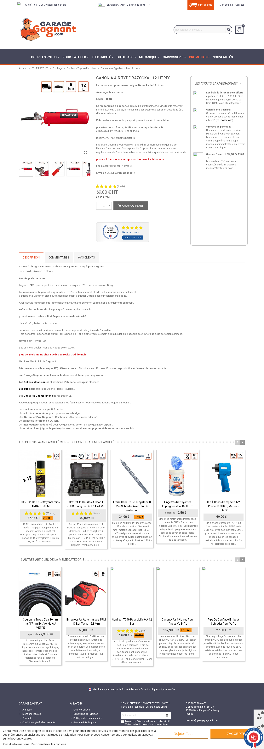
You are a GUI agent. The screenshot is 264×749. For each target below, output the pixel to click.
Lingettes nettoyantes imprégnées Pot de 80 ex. (177, 504)
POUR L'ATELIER (74, 57)
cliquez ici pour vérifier (163, 689)
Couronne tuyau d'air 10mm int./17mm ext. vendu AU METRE (40, 623)
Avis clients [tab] (86, 257)
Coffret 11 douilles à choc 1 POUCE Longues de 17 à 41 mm (86, 504)
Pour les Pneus (44, 57)
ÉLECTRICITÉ (101, 57)
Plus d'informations (16, 744)
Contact (26, 718)
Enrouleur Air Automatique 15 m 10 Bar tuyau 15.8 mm (86, 621)
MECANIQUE (148, 57)
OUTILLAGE (125, 57)
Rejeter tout (183, 734)
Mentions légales (31, 714)
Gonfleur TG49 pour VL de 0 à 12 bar (132, 621)
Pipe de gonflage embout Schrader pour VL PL (223, 621)
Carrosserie (173, 57)
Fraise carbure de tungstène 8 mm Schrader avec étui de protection (132, 506)
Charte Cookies (81, 709)
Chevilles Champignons (38, 395)
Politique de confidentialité (87, 718)
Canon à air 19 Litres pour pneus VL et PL (178, 621)
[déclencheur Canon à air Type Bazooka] (86, 153)
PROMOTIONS (199, 57)
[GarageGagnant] (48, 29)
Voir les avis (132, 237)
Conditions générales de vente (38, 722)
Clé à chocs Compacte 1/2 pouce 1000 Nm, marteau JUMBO (223, 506)
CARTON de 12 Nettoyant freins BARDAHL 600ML (40, 504)
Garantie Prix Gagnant (85, 722)
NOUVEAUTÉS (223, 57)
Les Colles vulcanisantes (34, 382)
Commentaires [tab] (59, 257)
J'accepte (236, 734)
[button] (237, 442)
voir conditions (224, 120)
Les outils (25, 388)
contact (239, 4)
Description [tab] (31, 257)
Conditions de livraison (85, 714)
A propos (27, 709)
